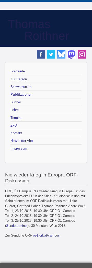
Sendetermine (16, 226)
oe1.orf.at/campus (46, 235)
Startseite (17, 71)
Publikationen (21, 94)
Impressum (18, 148)
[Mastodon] (71, 56)
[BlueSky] (61, 56)
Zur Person (18, 79)
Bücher (15, 102)
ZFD (13, 125)
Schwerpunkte (20, 87)
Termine (16, 118)
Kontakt (16, 133)
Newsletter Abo (21, 141)
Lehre (14, 110)
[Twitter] (51, 56)
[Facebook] (41, 56)
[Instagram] (82, 56)
